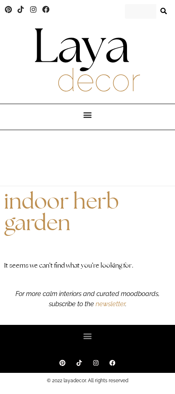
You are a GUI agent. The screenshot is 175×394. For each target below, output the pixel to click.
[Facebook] (46, 9)
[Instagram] (33, 9)
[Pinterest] (8, 9)
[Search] (163, 11)
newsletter (109, 304)
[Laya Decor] (87, 59)
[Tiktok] (21, 9)
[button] (87, 115)
